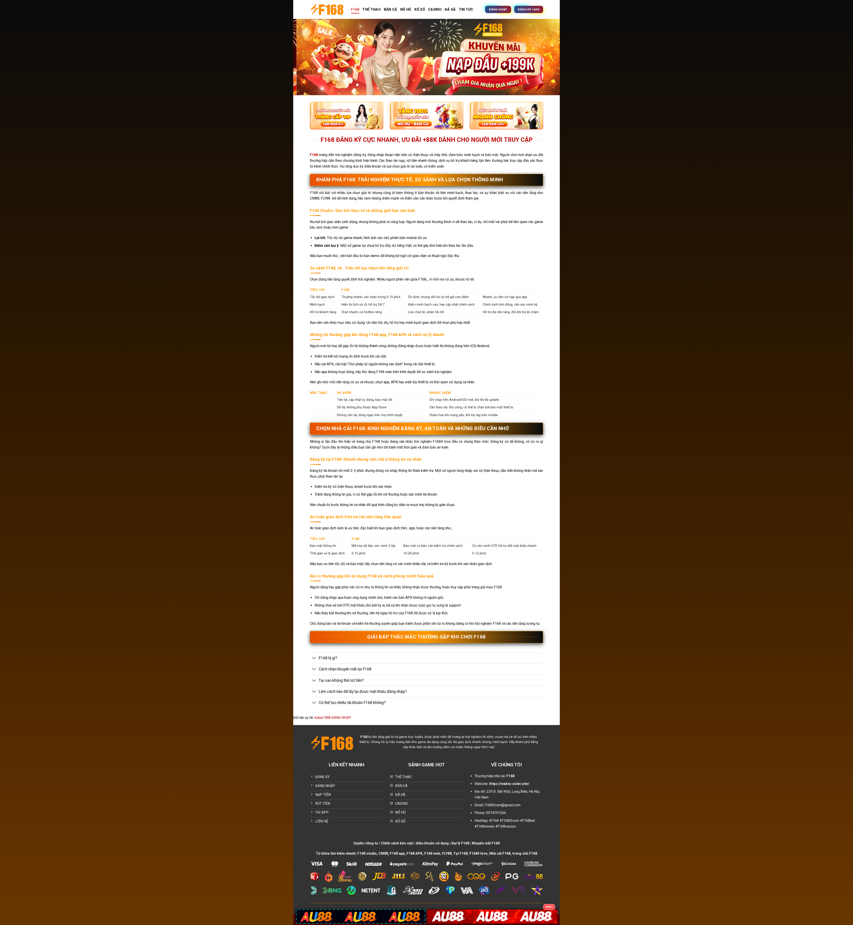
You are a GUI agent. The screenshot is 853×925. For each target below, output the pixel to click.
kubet (319, 717)
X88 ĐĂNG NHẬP (337, 717)
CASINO (435, 9)
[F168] (327, 9)
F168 (355, 9)
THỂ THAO (371, 9)
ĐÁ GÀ (450, 9)
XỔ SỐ (419, 9)
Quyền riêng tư (365, 843)
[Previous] (304, 57)
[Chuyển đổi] (314, 658)
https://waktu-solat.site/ (509, 784)
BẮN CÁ (390, 9)
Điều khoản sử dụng (432, 843)
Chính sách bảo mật (397, 843)
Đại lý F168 (460, 843)
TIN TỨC (466, 9)
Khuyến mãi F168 (486, 843)
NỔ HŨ (405, 9)
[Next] (549, 57)
